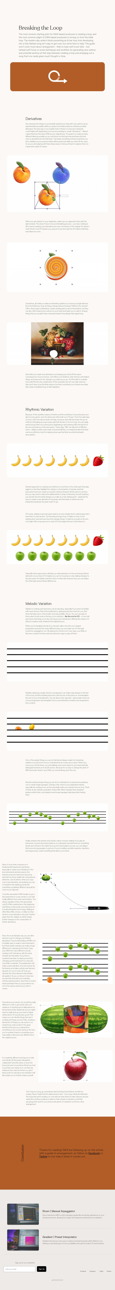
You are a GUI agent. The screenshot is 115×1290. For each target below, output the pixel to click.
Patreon (109, 1271)
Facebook (94, 1153)
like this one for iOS (72, 616)
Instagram (93, 1271)
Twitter (43, 1156)
